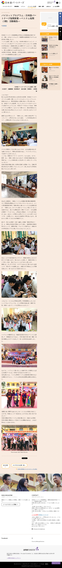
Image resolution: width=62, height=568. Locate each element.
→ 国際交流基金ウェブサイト (14, 558)
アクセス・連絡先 (44, 564)
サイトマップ (26, 564)
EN (59, 2)
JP (57, 2)
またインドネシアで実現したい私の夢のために (54, 77)
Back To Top (56, 563)
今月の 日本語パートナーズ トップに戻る (27, 469)
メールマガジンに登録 (10, 504)
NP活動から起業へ (53, 83)
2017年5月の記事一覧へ (19, 465)
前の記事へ (5, 466)
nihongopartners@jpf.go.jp (39, 529)
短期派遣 (4, 25)
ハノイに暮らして (53, 53)
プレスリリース (17, 564)
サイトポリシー (34, 564)
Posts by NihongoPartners (38, 541)
